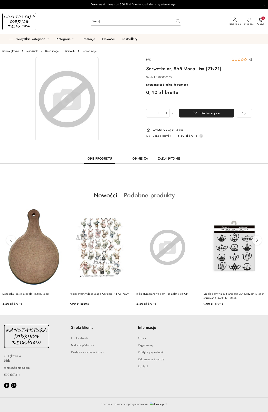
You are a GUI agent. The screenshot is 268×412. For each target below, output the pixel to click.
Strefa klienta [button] (82, 327)
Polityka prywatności (151, 352)
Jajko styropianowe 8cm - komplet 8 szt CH (162, 294)
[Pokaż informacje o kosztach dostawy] (201, 136)
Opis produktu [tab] (100, 158)
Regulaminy (145, 345)
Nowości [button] (105, 195)
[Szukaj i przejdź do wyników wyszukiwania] (177, 21)
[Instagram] (13, 385)
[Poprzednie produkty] (11, 240)
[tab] (122, 157)
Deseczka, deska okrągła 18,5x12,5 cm (25, 294)
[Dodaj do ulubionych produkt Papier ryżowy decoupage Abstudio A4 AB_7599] (127, 210)
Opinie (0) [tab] (140, 158)
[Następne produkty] (257, 240)
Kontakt (143, 366)
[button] (65, 39)
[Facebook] (6, 385)
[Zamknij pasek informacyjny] (264, 4)
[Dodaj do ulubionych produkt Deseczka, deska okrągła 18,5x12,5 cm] (60, 210)
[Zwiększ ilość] (167, 113)
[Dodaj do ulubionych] (244, 113)
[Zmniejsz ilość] (149, 113)
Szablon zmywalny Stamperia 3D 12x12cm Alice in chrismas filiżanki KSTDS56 (233, 296)
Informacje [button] (147, 327)
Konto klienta (79, 338)
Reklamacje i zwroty (151, 359)
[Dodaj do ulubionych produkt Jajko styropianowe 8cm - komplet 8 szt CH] (194, 210)
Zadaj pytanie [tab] (169, 158)
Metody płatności (82, 345)
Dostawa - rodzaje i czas (87, 352)
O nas (142, 338)
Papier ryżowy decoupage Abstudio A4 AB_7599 (99, 294)
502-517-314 (12, 374)
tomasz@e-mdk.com (17, 367)
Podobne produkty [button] (149, 195)
